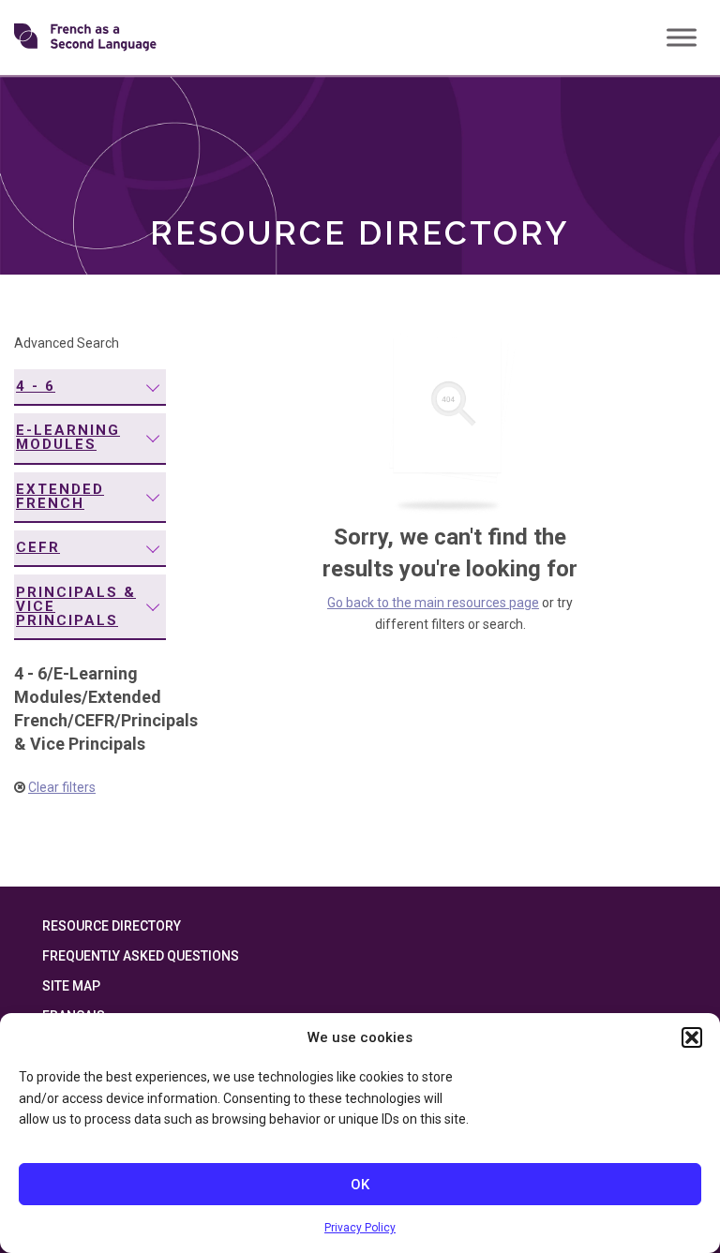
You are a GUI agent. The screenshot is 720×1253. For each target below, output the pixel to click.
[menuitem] (90, 387)
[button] (691, 1037)
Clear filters (62, 787)
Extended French (60, 496)
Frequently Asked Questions (140, 955)
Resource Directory (111, 925)
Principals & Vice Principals (76, 606)
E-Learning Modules (68, 437)
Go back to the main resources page (433, 602)
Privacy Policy (360, 1227)
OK (360, 1184)
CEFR (38, 547)
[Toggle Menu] (682, 37)
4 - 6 (35, 386)
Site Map (71, 985)
